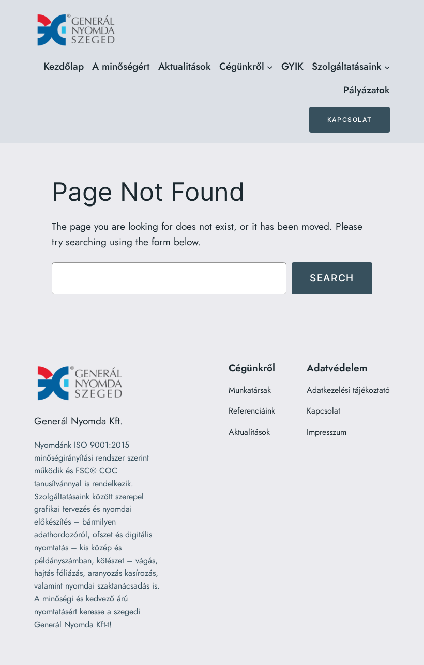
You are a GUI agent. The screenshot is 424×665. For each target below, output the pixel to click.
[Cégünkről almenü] (270, 67)
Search (332, 278)
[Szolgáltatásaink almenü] (387, 67)
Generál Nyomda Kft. (78, 421)
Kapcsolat (349, 119)
